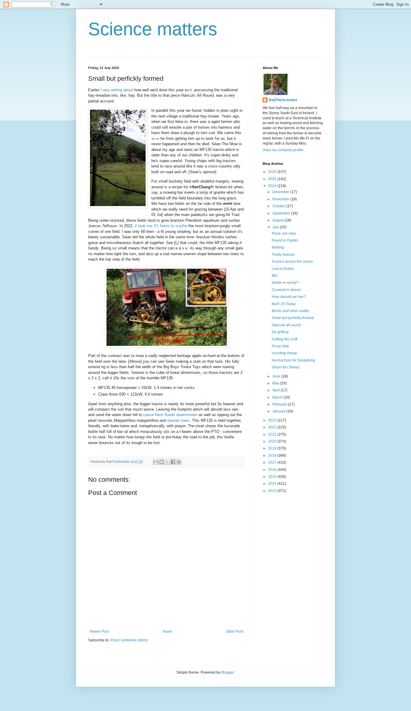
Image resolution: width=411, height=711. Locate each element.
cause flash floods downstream (170, 414)
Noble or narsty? (285, 282)
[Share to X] (167, 462)
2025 (272, 179)
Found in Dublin (285, 240)
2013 (272, 491)
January (279, 411)
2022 (272, 427)
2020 (272, 441)
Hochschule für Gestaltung (293, 360)
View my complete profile (283, 150)
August (278, 220)
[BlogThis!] (162, 462)
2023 (272, 420)
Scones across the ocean (292, 261)
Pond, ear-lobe (284, 233)
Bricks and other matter (290, 311)
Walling (278, 247)
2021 (272, 434)
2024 (272, 186)
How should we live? (289, 297)
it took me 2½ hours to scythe (161, 226)
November (281, 199)
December (281, 192)
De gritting (280, 332)
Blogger (227, 672)
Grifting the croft (284, 339)
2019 (272, 448)
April (276, 390)
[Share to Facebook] (173, 462)
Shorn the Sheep (285, 367)
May (276, 383)
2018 (272, 455)
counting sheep (284, 353)
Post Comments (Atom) (129, 640)
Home (167, 631)
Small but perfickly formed (293, 318)
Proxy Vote (280, 346)
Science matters (152, 29)
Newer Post (99, 631)
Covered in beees (286, 290)
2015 (272, 477)
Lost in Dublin (283, 269)
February (280, 404)
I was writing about (116, 90)
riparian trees (178, 420)
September (281, 213)
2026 (272, 172)
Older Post (234, 631)
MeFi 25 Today (284, 304)
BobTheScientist (283, 100)
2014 (272, 483)
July (276, 227)
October (279, 206)
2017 (272, 462)
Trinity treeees (283, 254)
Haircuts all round (286, 325)
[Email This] (156, 462)
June (276, 376)
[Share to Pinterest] (179, 462)
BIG (275, 276)
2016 (272, 470)
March (277, 397)
